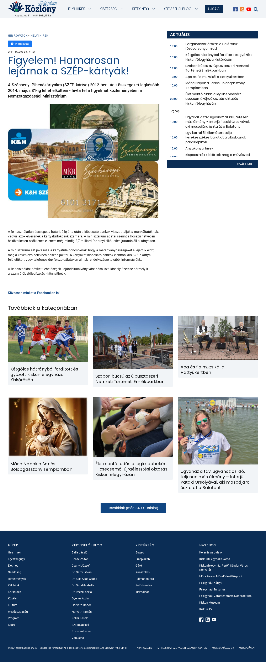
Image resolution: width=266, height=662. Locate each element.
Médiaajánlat (247, 648)
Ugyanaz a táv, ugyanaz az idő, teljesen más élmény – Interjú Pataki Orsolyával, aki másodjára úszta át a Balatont (217, 122)
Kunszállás (142, 572)
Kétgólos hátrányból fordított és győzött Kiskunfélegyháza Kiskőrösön (218, 57)
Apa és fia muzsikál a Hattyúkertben (214, 76)
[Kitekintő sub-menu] (154, 9)
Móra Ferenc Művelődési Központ (220, 576)
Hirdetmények (17, 578)
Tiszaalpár (142, 592)
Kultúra (12, 605)
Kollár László (80, 618)
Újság (214, 8)
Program (13, 618)
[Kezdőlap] (33, 7)
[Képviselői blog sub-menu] (197, 9)
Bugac (139, 552)
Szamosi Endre (81, 631)
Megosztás (22, 43)
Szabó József (80, 624)
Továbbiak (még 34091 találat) (133, 508)
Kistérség (108, 8)
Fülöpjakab (142, 559)
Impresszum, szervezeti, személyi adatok (182, 648)
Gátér (139, 565)
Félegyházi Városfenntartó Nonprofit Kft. (225, 596)
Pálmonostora (144, 578)
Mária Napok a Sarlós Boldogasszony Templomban (215, 85)
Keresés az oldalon (211, 552)
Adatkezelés (144, 648)
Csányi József (81, 565)
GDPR (124, 648)
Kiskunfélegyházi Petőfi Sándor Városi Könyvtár (223, 567)
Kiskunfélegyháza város (214, 559)
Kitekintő (140, 8)
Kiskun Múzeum (209, 602)
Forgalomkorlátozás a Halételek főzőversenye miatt (211, 46)
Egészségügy (16, 559)
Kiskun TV (205, 609)
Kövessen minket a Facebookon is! (33, 293)
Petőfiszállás (143, 585)
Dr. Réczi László (82, 592)
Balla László (79, 552)
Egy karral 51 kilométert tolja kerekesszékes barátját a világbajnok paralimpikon (215, 137)
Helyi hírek (75, 8)
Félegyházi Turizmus (212, 589)
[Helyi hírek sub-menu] (90, 9)
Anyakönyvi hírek (199, 148)
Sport (11, 624)
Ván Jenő (78, 638)
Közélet (12, 598)
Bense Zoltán (80, 559)
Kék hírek (14, 585)
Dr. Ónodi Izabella (83, 585)
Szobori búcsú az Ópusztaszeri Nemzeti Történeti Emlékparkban (217, 68)
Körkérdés (14, 592)
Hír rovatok (18, 35)
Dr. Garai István (82, 572)
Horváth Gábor (81, 605)
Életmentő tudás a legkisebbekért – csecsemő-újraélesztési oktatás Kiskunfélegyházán (214, 99)
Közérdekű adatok (223, 648)
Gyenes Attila (80, 598)
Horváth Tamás (82, 611)
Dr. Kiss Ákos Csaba (84, 578)
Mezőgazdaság (18, 611)
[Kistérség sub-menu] (123, 9)
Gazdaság (14, 572)
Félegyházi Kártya (210, 582)
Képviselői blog (178, 8)
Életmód (13, 565)
